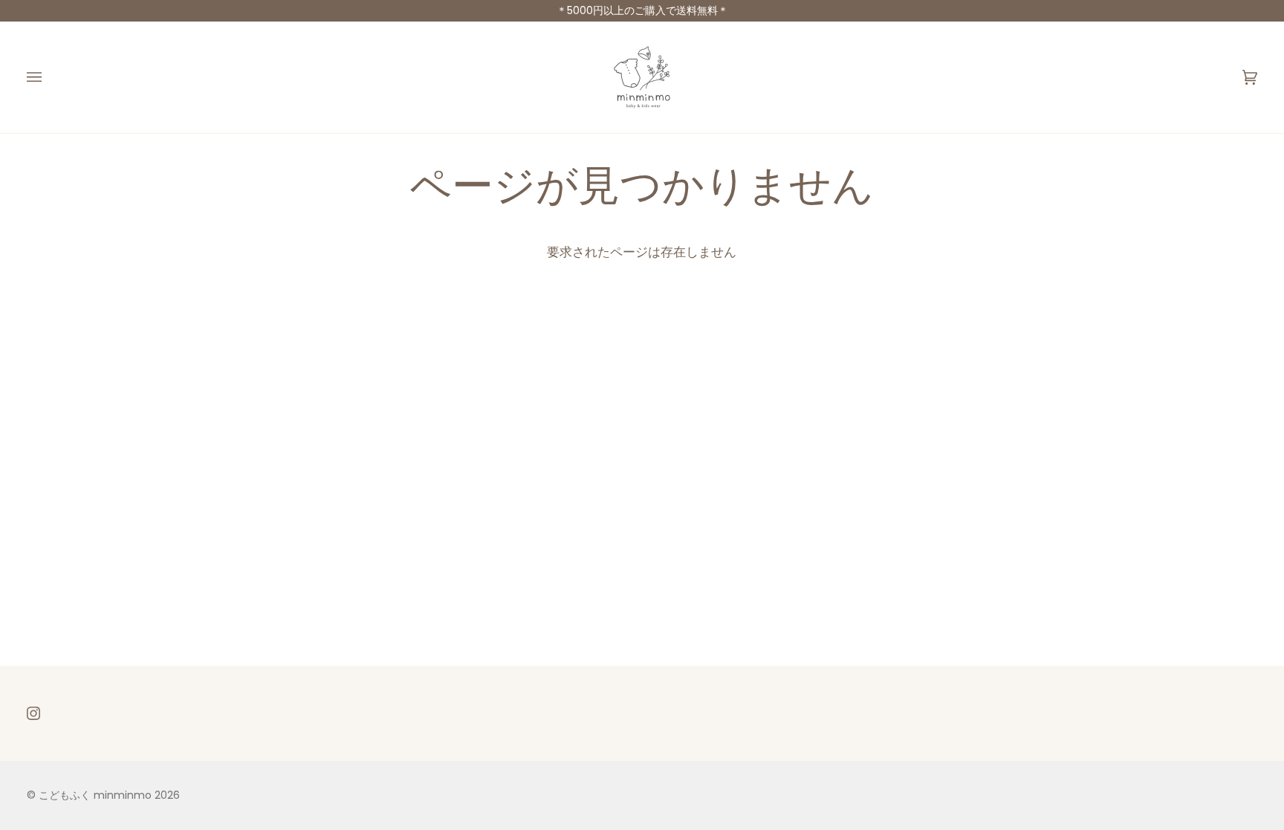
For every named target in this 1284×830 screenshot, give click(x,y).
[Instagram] (33, 713)
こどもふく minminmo (97, 795)
